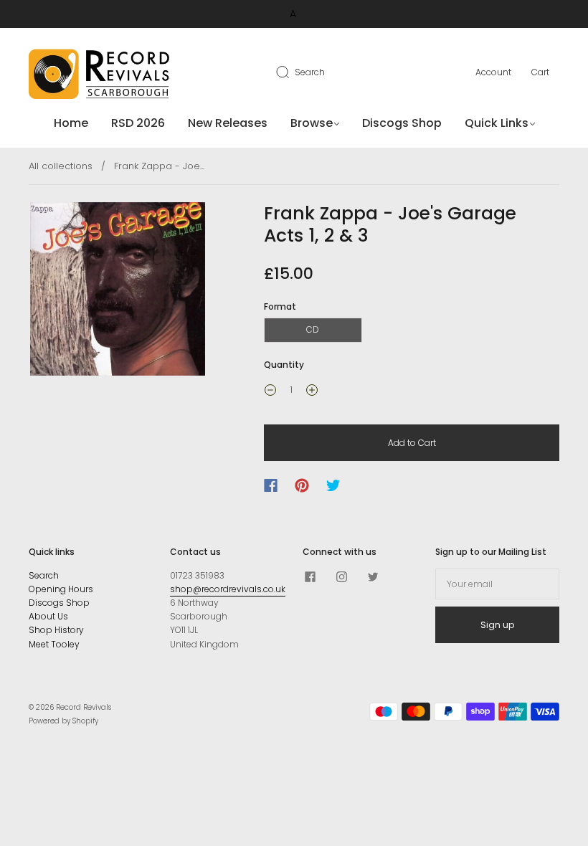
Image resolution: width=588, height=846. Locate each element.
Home (71, 123)
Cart (540, 72)
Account (493, 72)
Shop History (56, 630)
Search (310, 72)
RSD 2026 (138, 123)
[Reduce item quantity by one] (270, 391)
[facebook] (310, 577)
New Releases (227, 123)
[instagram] (341, 577)
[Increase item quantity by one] (312, 391)
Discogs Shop (402, 123)
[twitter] (373, 577)
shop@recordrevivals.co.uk (227, 589)
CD (312, 329)
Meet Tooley (54, 644)
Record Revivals (83, 707)
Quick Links (496, 123)
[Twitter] (333, 485)
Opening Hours (61, 589)
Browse (311, 123)
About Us (48, 616)
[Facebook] (270, 485)
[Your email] (497, 584)
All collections (61, 166)
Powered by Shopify (63, 721)
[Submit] (292, 71)
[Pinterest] (302, 485)
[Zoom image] (117, 291)
